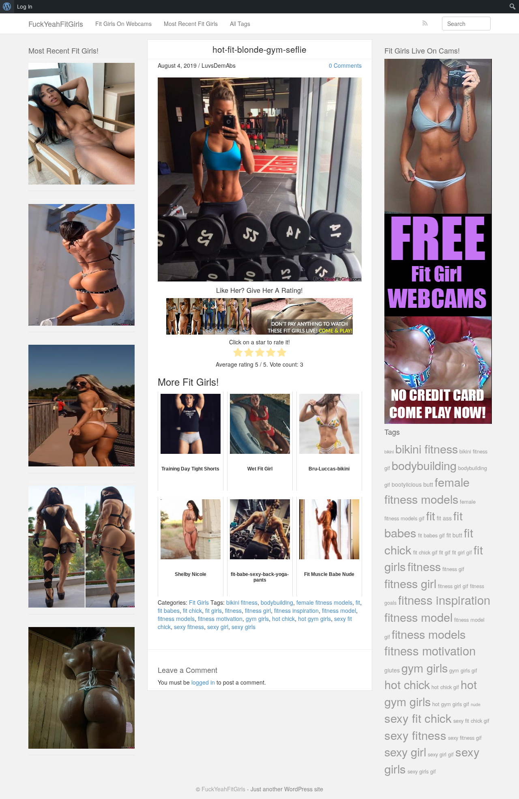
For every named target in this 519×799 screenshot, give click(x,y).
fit (358, 602)
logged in (203, 682)
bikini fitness (241, 602)
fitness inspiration (296, 610)
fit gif (444, 552)
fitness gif (453, 569)
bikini (389, 451)
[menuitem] (7, 6)
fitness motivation (220, 618)
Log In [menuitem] (24, 6)
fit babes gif (431, 535)
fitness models (176, 618)
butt (428, 484)
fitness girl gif (453, 586)
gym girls (257, 618)
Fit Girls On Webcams (123, 23)
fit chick (192, 610)
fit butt (454, 535)
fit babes (169, 610)
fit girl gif (462, 552)
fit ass (444, 518)
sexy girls (243, 627)
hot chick (283, 618)
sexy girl (217, 627)
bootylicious (407, 484)
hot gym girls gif (450, 704)
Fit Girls (199, 602)
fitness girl (258, 610)
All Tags (240, 23)
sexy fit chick (418, 717)
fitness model (339, 610)
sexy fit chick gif (471, 720)
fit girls (213, 610)
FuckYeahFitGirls (55, 23)
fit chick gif (425, 552)
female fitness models (324, 602)
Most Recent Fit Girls (191, 23)
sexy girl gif (441, 754)
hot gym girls (314, 618)
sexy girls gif (421, 771)
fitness (233, 610)
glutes (392, 670)
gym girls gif (463, 670)
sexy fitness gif (465, 737)
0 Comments (345, 65)
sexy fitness (189, 627)
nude (475, 704)
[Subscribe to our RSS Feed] (425, 23)
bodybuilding (277, 602)
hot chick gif (445, 687)
